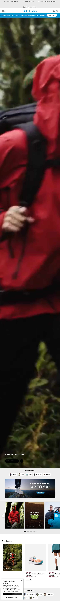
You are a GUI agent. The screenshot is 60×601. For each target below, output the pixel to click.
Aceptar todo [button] (7, 594)
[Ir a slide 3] (28, 531)
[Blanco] (27, 579)
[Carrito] (57, 11)
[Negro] (30, 579)
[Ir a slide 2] (27, 531)
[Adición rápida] (44, 568)
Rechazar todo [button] (17, 594)
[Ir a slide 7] (34, 531)
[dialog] (12, 589)
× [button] (21, 580)
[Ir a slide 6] (33, 531)
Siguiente (56, 557)
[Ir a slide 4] (30, 531)
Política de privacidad (14, 591)
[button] (12, 597)
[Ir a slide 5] (31, 531)
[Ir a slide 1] (25, 531)
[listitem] (13, 474)
